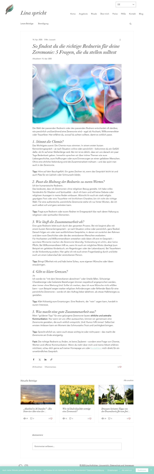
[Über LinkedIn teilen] (45, 359)
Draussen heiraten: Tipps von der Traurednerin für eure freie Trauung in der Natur (115, 410)
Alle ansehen (129, 380)
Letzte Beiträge (26, 23)
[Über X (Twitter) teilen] (39, 359)
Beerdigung (43, 23)
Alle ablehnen (127, 470)
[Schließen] (151, 470)
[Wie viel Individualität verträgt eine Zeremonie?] (77, 394)
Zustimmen (142, 470)
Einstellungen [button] (113, 470)
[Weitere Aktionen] (120, 39)
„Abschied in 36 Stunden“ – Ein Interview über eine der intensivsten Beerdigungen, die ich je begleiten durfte (37, 410)
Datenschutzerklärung (95, 470)
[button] (130, 24)
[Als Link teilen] (51, 359)
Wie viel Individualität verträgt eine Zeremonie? (76, 410)
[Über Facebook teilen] (33, 359)
